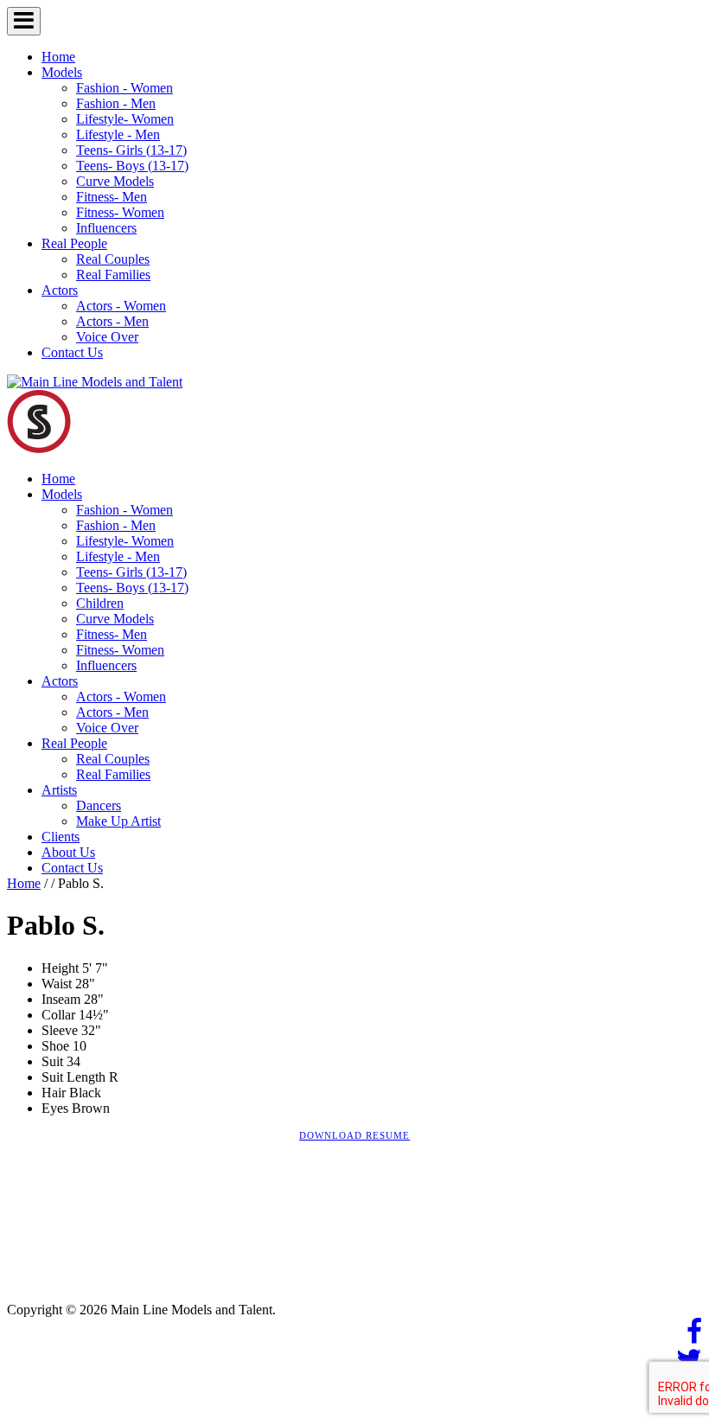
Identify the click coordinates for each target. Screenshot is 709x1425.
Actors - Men (112, 321)
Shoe (55, 1045)
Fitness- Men (111, 196)
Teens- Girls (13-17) (131, 150)
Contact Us (72, 352)
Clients (61, 836)
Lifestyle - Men (118, 134)
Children (100, 603)
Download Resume (354, 1135)
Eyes (55, 1108)
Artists (59, 790)
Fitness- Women (120, 212)
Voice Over (107, 336)
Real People (74, 243)
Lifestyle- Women (125, 119)
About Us (68, 852)
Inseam (61, 999)
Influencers (106, 227)
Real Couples (113, 259)
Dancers (98, 805)
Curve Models (115, 181)
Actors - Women (121, 305)
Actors (60, 290)
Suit (52, 1061)
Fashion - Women (124, 87)
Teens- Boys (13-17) (132, 165)
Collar (58, 1014)
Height (60, 968)
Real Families (113, 274)
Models (62, 72)
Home (58, 56)
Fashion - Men (116, 103)
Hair (54, 1092)
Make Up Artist (118, 821)
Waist (57, 983)
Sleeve (60, 1030)
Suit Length (73, 1077)
